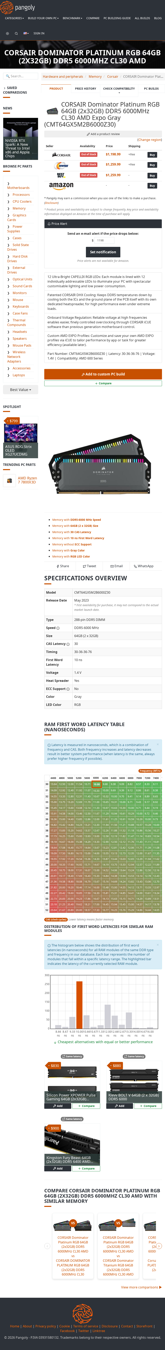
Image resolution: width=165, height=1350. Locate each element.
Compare (93, 18)
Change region (149, 139)
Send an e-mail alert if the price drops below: (103, 233)
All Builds (142, 18)
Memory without (72, 544)
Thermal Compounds (16, 322)
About (27, 1326)
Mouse (18, 300)
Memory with (76, 520)
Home (14, 1326)
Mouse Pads (22, 345)
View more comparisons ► (141, 1287)
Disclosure (51, 203)
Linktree (99, 1331)
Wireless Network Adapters (16, 357)
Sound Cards (22, 286)
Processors (21, 194)
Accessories (22, 368)
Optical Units (22, 279)
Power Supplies (15, 228)
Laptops (19, 375)
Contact (127, 1326)
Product (56, 88)
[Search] (16, 33)
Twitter (83, 1331)
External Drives (16, 270)
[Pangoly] (17, 5)
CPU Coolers (22, 201)
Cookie (64, 1326)
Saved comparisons (15, 90)
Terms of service (85, 1326)
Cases (17, 238)
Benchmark (71, 18)
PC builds (151, 88)
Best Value (19, 389)
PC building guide (117, 18)
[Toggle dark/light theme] (7, 33)
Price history (85, 88)
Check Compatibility (119, 88)
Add (59, 1106)
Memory (19, 208)
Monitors (20, 293)
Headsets (20, 331)
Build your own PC (42, 18)
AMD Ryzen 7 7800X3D (27, 480)
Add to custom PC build (105, 374)
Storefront (144, 1326)
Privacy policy (45, 1326)
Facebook (67, 1331)
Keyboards (21, 306)
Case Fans (20, 313)
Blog (158, 18)
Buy (152, 155)
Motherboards (18, 188)
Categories (13, 18)
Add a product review (105, 134)
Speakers (20, 338)
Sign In (39, 33)
